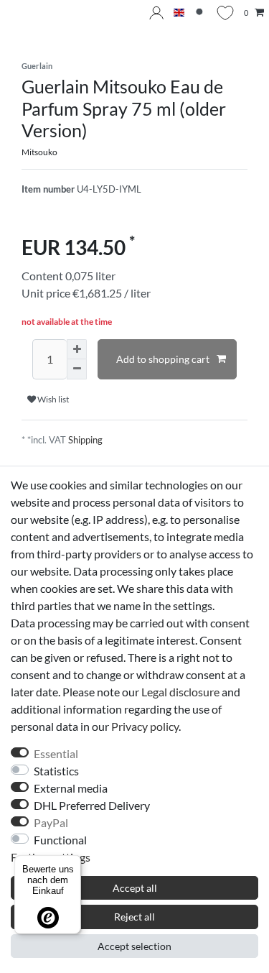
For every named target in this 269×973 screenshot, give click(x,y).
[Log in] (156, 13)
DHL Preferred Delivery (92, 805)
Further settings (50, 857)
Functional (60, 840)
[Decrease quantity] (77, 369)
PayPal (51, 822)
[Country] (179, 13)
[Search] (200, 13)
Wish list (52, 399)
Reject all (134, 916)
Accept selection (134, 946)
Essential (56, 753)
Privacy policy (145, 726)
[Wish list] (225, 13)
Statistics (56, 771)
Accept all (135, 888)
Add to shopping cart (162, 359)
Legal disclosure (180, 691)
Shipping (85, 440)
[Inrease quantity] (77, 349)
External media (71, 788)
